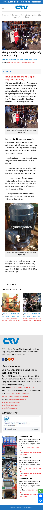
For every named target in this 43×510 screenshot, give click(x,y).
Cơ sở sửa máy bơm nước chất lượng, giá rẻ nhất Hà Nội (11, 319)
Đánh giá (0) (11, 284)
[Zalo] (40, 495)
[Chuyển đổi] (4, 71)
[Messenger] (40, 500)
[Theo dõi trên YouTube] (12, 359)
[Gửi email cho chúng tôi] (6, 359)
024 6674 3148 (28, 388)
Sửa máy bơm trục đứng (27, 16)
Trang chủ (5, 15)
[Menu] (3, 7)
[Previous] (1, 310)
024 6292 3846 (16, 388)
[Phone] (40, 491)
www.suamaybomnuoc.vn (11, 402)
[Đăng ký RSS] (9, 359)
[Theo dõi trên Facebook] (3, 359)
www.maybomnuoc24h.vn (17, 399)
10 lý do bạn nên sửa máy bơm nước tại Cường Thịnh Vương (32, 319)
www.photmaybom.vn (9, 408)
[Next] (41, 310)
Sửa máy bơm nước (28, 15)
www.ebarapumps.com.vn (11, 405)
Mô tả (8, 71)
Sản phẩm (15, 15)
